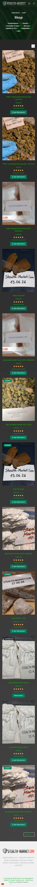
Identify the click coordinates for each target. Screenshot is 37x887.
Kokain (25, 23)
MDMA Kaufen (18, 627)
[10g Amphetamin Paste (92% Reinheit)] (18, 334)
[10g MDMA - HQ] (18, 593)
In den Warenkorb (18, 112)
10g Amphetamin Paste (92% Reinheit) (18, 360)
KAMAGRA (26, 28)
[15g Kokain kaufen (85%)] (18, 657)
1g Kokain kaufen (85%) (18, 747)
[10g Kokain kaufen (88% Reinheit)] (18, 528)
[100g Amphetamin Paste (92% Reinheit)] (18, 203)
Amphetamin (13, 23)
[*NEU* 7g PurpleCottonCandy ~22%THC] (18, 138)
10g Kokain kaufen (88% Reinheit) (18, 554)
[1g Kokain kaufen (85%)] (18, 722)
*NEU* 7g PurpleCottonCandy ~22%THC (18, 164)
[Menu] (34, 3)
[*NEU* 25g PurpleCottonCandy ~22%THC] (18, 71)
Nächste (28, 834)
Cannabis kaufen (18, 108)
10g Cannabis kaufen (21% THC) (18, 424)
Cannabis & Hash (12, 26)
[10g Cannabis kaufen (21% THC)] (18, 399)
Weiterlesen (18, 695)
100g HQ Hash (18, 296)
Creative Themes (22, 882)
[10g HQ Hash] (18, 463)
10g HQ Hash (18, 489)
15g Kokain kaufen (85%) (18, 683)
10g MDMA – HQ (18, 618)
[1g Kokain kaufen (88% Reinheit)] (18, 786)
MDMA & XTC (11, 28)
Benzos (27, 26)
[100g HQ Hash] (18, 270)
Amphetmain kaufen (18, 240)
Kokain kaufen (18, 562)
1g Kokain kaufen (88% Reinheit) (18, 812)
